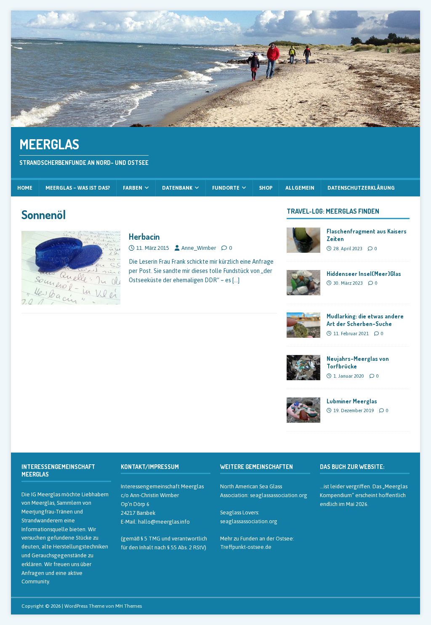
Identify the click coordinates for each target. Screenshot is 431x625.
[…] (235, 280)
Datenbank (177, 188)
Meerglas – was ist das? (77, 188)
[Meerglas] (215, 122)
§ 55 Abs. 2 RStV (186, 547)
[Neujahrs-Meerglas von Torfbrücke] (303, 375)
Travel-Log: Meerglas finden (333, 211)
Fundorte (225, 188)
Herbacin (144, 236)
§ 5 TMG (150, 538)
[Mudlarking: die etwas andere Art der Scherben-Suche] (303, 333)
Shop (265, 188)
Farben (132, 188)
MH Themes (128, 606)
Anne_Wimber (198, 248)
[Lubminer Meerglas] (303, 418)
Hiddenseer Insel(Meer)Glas (364, 273)
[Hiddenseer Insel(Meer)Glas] (303, 290)
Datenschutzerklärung (361, 188)
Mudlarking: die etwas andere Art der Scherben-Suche (365, 319)
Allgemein (299, 188)
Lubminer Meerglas (352, 401)
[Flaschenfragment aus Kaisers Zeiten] (303, 248)
